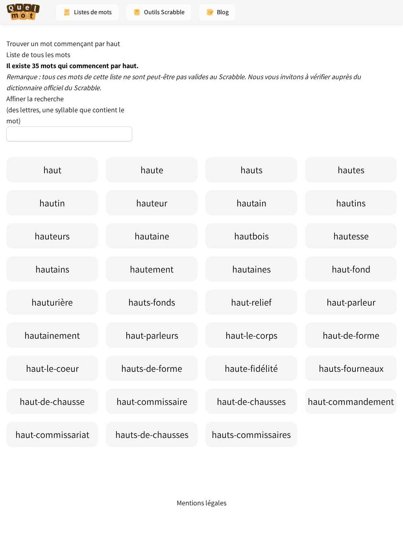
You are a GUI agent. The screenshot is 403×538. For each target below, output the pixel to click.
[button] (87, 12)
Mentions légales (201, 502)
